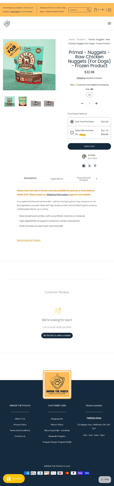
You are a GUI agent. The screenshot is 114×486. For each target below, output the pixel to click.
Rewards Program (57, 436)
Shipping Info (57, 419)
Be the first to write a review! (57, 335)
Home (72, 40)
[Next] (53, 64)
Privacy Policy (20, 425)
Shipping (81, 78)
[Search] (88, 10)
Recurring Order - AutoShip (57, 430)
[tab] (30, 179)
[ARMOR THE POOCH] (6, 23)
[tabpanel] (57, 216)
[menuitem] (99, 9)
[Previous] (5, 64)
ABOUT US (20, 419)
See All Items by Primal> (29, 240)
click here (14, 12)
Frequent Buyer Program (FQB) (57, 442)
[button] (84, 166)
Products (81, 40)
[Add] (96, 103)
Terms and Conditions (20, 430)
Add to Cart (89, 146)
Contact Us (20, 436)
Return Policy (57, 425)
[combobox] (77, 10)
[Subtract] (82, 103)
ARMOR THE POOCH (54, 466)
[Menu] (109, 23)
